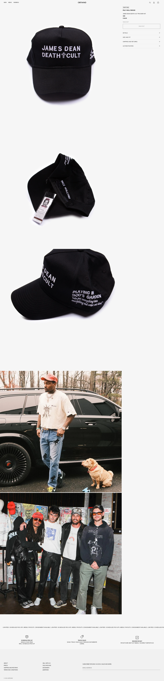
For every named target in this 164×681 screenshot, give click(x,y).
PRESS (6, 665)
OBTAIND (10, 678)
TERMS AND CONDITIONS (11, 670)
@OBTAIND (46, 670)
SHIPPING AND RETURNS (11, 667)
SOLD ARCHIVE (47, 665)
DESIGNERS (46, 667)
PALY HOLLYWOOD (129, 10)
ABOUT (6, 663)
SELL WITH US (46, 663)
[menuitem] (5, 2)
